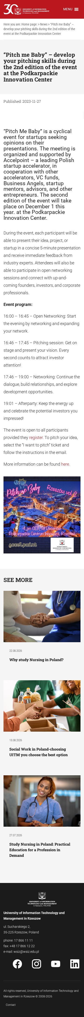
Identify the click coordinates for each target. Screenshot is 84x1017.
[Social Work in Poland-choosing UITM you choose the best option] (42, 705)
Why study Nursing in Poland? (36, 659)
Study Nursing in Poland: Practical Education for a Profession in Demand (39, 850)
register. (37, 437)
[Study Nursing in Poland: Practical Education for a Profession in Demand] (42, 800)
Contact (11, 1004)
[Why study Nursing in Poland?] (42, 616)
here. (65, 464)
